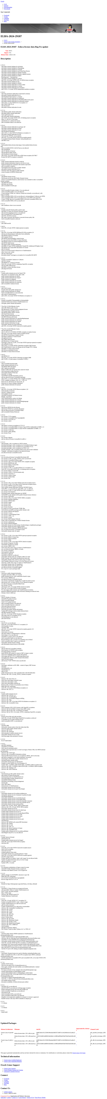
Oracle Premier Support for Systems (13, 1070)
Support (6, 5)
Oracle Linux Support (10, 1068)
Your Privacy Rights (40, 1097)
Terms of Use (30, 1097)
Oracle (2, 1)
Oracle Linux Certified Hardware (13, 1060)
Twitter (6, 17)
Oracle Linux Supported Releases (13, 1061)
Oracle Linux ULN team (78, 1053)
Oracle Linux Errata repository (12, 41)
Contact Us (15, 1097)
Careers (9, 1097)
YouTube (6, 20)
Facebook (6, 15)
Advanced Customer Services (12, 1071)
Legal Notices (22, 1097)
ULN (5, 4)
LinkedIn (6, 18)
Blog (5, 21)
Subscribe (3, 1097)
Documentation (8, 7)
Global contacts (8, 1092)
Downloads (7, 8)
